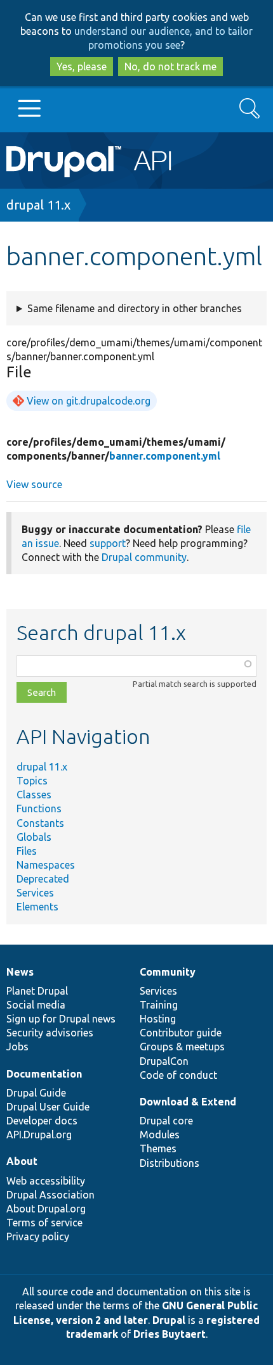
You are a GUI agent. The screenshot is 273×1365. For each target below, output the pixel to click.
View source (34, 484)
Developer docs (41, 1120)
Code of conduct (178, 1075)
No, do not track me (170, 66)
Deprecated (43, 878)
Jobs (17, 1046)
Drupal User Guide (48, 1106)
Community (168, 972)
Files (27, 851)
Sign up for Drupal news (61, 1018)
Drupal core (166, 1120)
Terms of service (44, 1222)
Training (159, 1004)
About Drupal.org (46, 1208)
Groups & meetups (182, 1046)
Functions (39, 808)
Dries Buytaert (169, 1334)
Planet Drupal (37, 991)
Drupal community (144, 557)
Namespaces (46, 865)
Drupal (168, 1320)
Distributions (169, 1163)
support (108, 543)
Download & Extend (188, 1101)
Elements (37, 906)
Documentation (44, 1073)
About (21, 1161)
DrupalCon (164, 1061)
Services (35, 892)
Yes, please (82, 66)
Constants (40, 823)
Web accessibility (45, 1180)
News (20, 972)
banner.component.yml (164, 456)
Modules (160, 1134)
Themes (158, 1148)
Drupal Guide (36, 1092)
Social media (35, 1004)
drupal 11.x (38, 205)
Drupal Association (50, 1194)
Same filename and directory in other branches (134, 308)
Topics (32, 780)
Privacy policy (37, 1236)
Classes (34, 794)
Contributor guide (181, 1032)
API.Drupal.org (39, 1134)
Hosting (158, 1018)
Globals (34, 837)
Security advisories (49, 1032)
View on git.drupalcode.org (88, 400)
